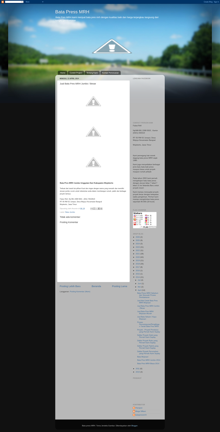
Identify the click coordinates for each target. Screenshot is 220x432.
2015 (138, 274)
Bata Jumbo (70, 212)
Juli (139, 280)
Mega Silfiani (140, 411)
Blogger (134, 426)
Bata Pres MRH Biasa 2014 (148, 363)
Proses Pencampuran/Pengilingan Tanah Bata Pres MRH (148, 324)
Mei (139, 287)
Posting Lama (119, 286)
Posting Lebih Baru (70, 286)
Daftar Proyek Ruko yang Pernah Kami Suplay (147, 342)
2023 (138, 247)
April (140, 290)
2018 (138, 264)
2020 (138, 257)
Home (62, 73)
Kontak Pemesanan (110, 73)
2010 (138, 372)
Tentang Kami (92, 73)
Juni (140, 284)
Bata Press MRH (72, 11)
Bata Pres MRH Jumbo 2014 (148, 360)
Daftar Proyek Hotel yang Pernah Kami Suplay (147, 336)
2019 (138, 260)
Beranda (96, 286)
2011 (138, 369)
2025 (138, 240)
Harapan (138, 408)
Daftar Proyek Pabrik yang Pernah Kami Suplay (147, 347)
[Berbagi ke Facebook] (99, 208)
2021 (138, 254)
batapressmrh (141, 415)
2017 (138, 267)
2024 (138, 244)
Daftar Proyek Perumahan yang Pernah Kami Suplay (148, 352)
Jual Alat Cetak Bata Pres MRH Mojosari (147, 302)
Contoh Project (76, 73)
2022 (138, 250)
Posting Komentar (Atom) (80, 292)
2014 (138, 277)
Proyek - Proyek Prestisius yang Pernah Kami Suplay (148, 331)
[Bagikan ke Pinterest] (101, 208)
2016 (138, 271)
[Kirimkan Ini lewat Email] (91, 208)
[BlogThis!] (94, 208)
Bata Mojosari (142, 357)
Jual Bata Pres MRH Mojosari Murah (145, 312)
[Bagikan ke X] (96, 208)
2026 (138, 237)
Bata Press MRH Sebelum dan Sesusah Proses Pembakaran (147, 295)
